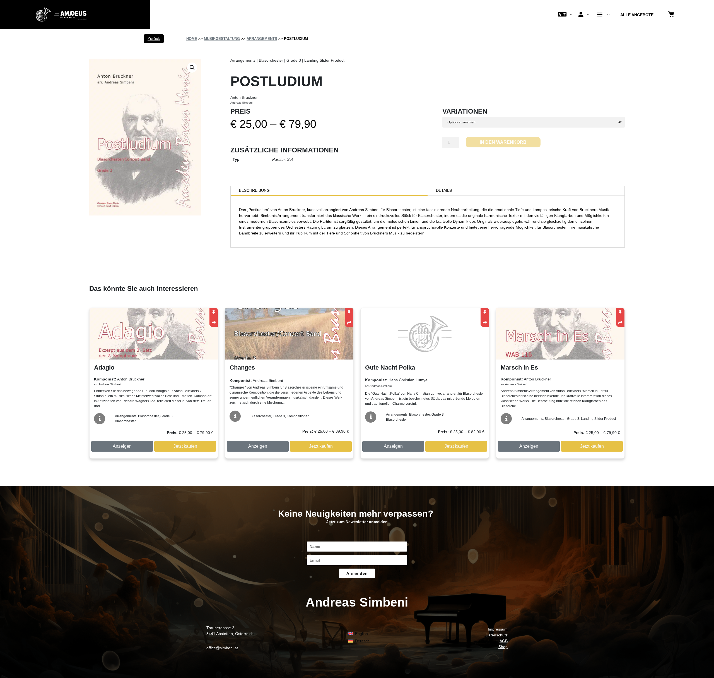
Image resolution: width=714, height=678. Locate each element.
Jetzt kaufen (185, 446)
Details (444, 190)
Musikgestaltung (222, 39)
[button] (192, 68)
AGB (504, 641)
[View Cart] (671, 15)
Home (191, 39)
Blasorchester (271, 60)
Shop (503, 647)
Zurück (154, 38)
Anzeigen (122, 446)
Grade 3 (293, 60)
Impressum (498, 629)
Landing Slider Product (324, 60)
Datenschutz (497, 635)
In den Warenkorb (503, 142)
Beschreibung (254, 190)
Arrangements (262, 39)
